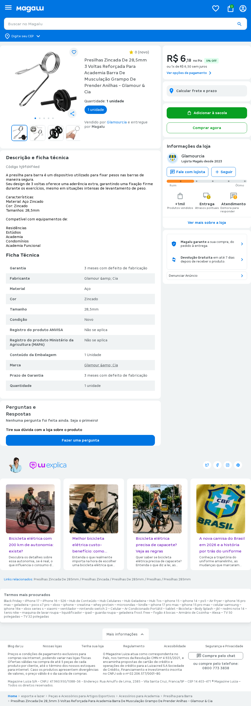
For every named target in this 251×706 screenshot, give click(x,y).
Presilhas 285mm (177, 579)
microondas (126, 605)
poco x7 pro (41, 605)
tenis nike (11, 612)
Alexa (216, 612)
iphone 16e (12, 608)
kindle (143, 605)
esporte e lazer (33, 696)
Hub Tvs (155, 601)
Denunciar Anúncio (183, 275)
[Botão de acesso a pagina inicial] (110, 8)
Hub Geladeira (135, 601)
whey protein (103, 605)
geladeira (21, 605)
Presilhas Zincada (95, 579)
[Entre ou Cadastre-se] (243, 8)
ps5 (203, 601)
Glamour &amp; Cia (101, 365)
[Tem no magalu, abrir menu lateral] (8, 7)
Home (12, 696)
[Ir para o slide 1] (35, 118)
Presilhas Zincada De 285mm (56, 579)
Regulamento (134, 646)
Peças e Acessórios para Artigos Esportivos (82, 696)
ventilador (68, 608)
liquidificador (72, 612)
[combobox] (125, 24)
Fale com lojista (190, 172)
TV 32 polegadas (36, 616)
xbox (56, 605)
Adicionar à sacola (210, 113)
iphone (68, 605)
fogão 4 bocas (164, 612)
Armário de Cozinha (194, 612)
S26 (63, 601)
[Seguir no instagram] (228, 465)
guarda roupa (105, 612)
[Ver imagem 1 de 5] (44, 81)
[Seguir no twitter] (207, 465)
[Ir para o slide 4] (48, 118)
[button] (239, 24)
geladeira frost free (134, 612)
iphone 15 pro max (196, 605)
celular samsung (226, 605)
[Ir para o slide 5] (53, 118)
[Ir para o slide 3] (44, 118)
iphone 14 (190, 601)
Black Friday (13, 601)
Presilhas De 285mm (128, 579)
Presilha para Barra (177, 696)
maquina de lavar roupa (40, 612)
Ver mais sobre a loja (207, 223)
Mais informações (122, 634)
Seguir (227, 172)
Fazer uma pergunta (80, 440)
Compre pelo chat (218, 656)
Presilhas (154, 579)
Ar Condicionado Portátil (143, 608)
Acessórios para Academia (139, 696)
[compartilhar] (72, 113)
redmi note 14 (233, 608)
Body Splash (204, 608)
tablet (170, 608)
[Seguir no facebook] (217, 465)
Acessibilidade (175, 646)
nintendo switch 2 (93, 608)
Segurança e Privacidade (224, 646)
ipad (88, 612)
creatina (83, 605)
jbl (218, 608)
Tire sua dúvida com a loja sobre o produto (44, 430)
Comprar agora (207, 128)
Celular (116, 608)
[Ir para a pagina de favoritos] (215, 8)
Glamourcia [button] (117, 122)
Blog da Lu (15, 646)
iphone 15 (172, 601)
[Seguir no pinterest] (238, 465)
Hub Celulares (110, 601)
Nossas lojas (52, 646)
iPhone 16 (50, 601)
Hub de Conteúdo (83, 601)
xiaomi (52, 608)
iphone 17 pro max (165, 605)
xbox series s (34, 608)
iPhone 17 (32, 601)
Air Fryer (215, 601)
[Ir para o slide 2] (39, 118)
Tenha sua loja (92, 646)
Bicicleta (185, 608)
